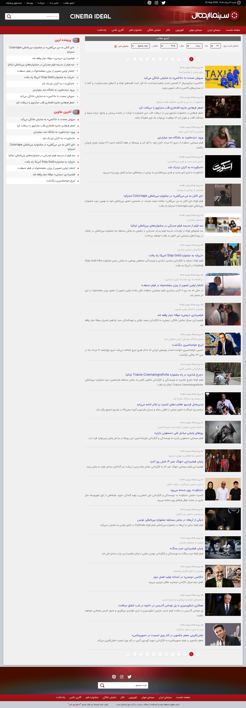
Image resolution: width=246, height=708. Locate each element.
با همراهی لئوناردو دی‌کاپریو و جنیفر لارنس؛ (182, 600)
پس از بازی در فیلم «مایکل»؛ (189, 630)
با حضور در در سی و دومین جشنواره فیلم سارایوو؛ (179, 102)
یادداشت (101, 30)
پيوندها (30, 3)
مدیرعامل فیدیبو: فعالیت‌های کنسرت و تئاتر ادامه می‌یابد (170, 404)
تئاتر (168, 30)
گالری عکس (118, 30)
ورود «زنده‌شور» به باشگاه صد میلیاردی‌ (180, 137)
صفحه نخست (233, 30)
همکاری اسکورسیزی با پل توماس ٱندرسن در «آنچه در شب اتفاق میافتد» (160, 605)
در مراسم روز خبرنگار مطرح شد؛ (188, 399)
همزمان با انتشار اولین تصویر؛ (189, 309)
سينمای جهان (195, 30)
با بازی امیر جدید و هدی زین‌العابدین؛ (185, 162)
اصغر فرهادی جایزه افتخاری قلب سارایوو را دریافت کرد (171, 107)
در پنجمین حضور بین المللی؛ (189, 514)
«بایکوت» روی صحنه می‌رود (186, 490)
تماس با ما (54, 3)
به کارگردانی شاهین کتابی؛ (190, 369)
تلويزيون (179, 30)
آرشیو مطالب (68, 3)
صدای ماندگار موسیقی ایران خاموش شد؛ (183, 339)
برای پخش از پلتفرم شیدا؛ (190, 72)
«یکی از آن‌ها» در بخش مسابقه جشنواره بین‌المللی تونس (170, 520)
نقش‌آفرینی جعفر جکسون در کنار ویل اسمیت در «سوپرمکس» (167, 635)
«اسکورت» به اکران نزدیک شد (185, 167)
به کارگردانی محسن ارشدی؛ (190, 250)
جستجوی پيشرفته (14, 3)
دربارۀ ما (41, 3)
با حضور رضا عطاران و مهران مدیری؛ (185, 456)
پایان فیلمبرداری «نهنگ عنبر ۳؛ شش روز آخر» (176, 461)
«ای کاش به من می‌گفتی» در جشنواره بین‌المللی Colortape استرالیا (163, 196)
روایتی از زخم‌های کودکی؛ (191, 543)
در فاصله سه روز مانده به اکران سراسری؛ (184, 280)
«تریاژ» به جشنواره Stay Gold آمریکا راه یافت (176, 255)
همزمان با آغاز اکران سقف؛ (190, 132)
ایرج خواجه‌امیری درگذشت (187, 345)
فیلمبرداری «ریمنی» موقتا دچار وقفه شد (180, 315)
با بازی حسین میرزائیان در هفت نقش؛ (184, 484)
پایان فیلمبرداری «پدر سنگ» (186, 548)
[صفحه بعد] (128, 59)
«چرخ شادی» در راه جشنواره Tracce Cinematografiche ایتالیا (164, 374)
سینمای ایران (213, 30)
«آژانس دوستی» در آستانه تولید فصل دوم (178, 577)
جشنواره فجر (135, 30)
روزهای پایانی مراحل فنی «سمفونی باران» (178, 433)
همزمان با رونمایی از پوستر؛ (190, 190)
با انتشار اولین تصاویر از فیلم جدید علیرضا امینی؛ (180, 427)
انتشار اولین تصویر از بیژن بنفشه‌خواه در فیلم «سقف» (172, 285)
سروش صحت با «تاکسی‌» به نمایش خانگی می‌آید (173, 78)
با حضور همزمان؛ (195, 220)
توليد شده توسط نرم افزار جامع (88, 704)
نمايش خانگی (154, 30)
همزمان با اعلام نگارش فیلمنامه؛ (188, 571)
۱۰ (134, 59)
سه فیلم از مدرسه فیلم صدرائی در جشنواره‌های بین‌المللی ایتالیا (167, 225)
